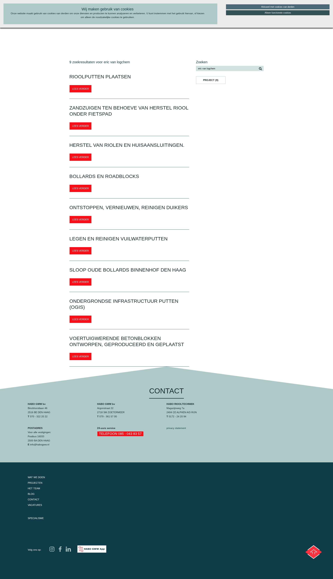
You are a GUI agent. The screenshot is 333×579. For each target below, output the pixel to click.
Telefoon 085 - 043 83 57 (120, 434)
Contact (33, 499)
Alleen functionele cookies (278, 12)
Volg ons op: (34, 549)
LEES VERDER (80, 88)
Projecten (35, 482)
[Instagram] (51, 549)
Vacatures (35, 505)
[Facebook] (60, 549)
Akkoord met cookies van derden (277, 7)
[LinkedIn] (68, 549)
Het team (34, 488)
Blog (31, 494)
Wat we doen (36, 477)
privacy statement (176, 428)
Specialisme (36, 518)
